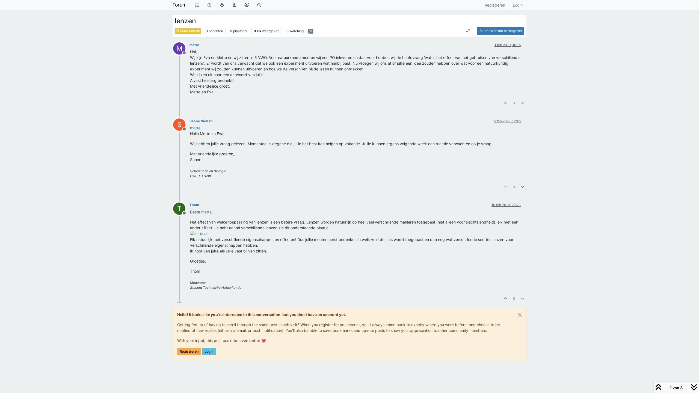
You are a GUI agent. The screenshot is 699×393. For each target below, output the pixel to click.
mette (194, 45)
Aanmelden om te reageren (500, 31)
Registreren (189, 351)
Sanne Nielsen (201, 121)
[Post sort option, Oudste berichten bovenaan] (468, 31)
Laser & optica (190, 30)
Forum (179, 5)
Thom (194, 205)
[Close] (520, 314)
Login (209, 351)
